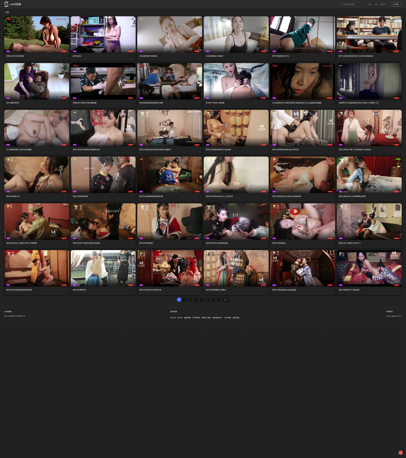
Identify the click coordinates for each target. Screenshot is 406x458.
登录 (396, 4)
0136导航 (196, 318)
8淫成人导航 (206, 318)
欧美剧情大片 (217, 318)
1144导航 (227, 318)
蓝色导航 (187, 318)
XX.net (179, 318)
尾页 (225, 300)
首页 (369, 4)
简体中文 (384, 4)
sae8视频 (15, 4)
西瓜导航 (236, 318)
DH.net (173, 318)
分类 (375, 4)
